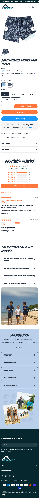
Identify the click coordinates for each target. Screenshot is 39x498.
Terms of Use (27, 449)
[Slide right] (33, 29)
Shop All (19, 347)
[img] (6, 198)
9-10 (22, 94)
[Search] (29, 7)
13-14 (6, 100)
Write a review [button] (19, 186)
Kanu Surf (11, 492)
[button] (11, 172)
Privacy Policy (6, 481)
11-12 (31, 94)
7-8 (13, 94)
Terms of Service (20, 481)
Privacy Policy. (6, 451)
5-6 (5, 94)
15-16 (15, 100)
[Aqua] (3, 84)
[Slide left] (6, 29)
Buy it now (19, 112)
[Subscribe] (35, 445)
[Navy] (10, 84)
